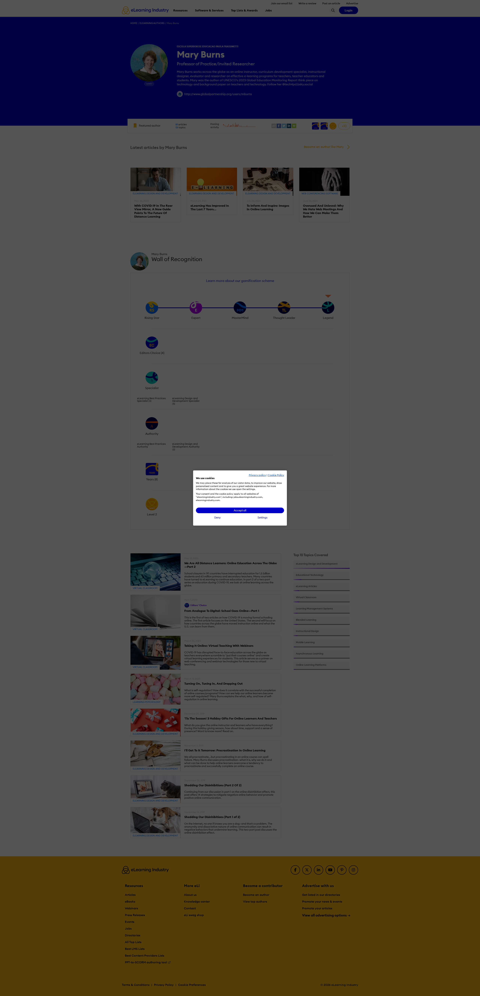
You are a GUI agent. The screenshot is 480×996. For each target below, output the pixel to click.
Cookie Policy (276, 475)
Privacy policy (257, 475)
